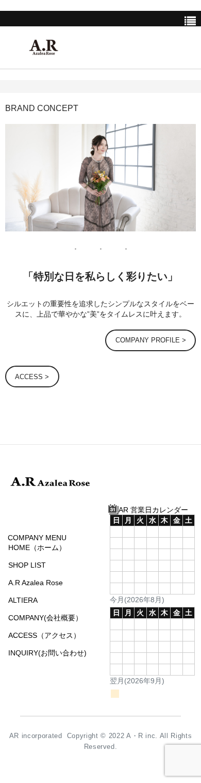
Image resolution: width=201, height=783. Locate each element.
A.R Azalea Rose (35, 582)
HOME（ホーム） (37, 547)
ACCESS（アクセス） (44, 635)
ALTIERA (23, 600)
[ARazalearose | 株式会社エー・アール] (43, 48)
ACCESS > (32, 377)
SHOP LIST (27, 565)
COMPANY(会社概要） (45, 618)
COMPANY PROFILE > (150, 340)
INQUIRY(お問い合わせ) (47, 653)
